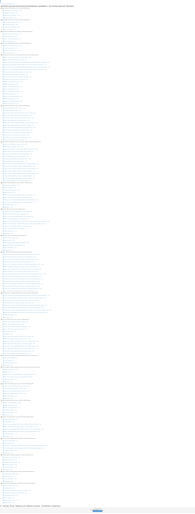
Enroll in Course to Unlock (97, 511)
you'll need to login (102, 509)
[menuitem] (0, 2)
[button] (0, 0)
